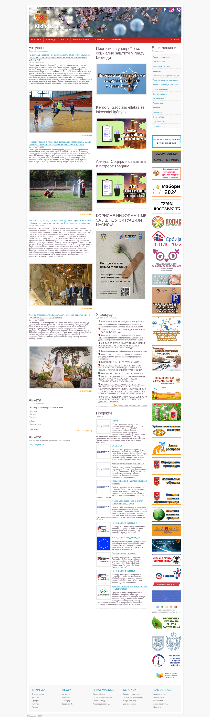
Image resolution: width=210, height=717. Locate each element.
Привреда (36, 701)
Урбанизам (157, 112)
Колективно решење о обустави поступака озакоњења (124, 351)
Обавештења (158, 117)
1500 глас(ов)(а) (84, 431)
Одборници (158, 701)
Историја (35, 697)
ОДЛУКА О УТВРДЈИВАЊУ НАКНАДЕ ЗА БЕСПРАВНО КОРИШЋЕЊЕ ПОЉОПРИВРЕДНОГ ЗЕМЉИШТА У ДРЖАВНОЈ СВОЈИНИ (122, 399)
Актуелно (66, 694)
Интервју (66, 697)
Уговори (156, 108)
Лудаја (34, 411)
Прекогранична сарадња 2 (124, 553)
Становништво (38, 694)
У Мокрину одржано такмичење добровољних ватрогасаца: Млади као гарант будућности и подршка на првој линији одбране (60, 143)
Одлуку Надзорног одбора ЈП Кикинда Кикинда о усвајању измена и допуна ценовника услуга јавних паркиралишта (120, 356)
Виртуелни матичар (161, 57)
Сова (33, 414)
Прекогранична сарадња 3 (124, 523)
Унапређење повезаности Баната (128, 463)
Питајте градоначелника (133, 697)
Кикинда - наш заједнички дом (126, 538)
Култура (35, 704)
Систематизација (160, 94)
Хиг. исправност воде (101, 704)
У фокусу (66, 701)
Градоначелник (159, 694)
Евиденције (157, 71)
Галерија (35, 707)
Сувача (34, 418)
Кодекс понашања (160, 89)
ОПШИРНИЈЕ (86, 136)
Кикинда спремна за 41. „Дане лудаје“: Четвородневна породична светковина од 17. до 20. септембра (59, 316)
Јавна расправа (129, 704)
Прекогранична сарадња (123, 571)
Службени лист (159, 121)
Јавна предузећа (160, 704)
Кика (33, 421)
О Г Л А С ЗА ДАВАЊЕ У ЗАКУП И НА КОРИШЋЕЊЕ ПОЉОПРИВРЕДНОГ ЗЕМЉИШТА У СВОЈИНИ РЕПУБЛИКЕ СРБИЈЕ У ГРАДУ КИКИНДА (121, 345)
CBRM (115, 420)
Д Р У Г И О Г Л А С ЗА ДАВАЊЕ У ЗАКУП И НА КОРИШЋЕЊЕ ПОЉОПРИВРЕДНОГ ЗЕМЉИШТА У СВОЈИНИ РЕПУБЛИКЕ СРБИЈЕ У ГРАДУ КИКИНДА (120, 367)
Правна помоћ (159, 103)
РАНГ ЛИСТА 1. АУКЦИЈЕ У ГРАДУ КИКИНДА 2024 (122, 373)
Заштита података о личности (165, 80)
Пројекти (157, 707)
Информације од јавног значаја (166, 75)
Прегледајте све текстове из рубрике (130, 405)
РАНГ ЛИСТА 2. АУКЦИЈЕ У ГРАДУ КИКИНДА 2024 (122, 362)
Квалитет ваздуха (100, 701)
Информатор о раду (161, 66)
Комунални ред (129, 701)
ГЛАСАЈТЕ (33, 430)
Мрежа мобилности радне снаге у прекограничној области (127, 502)
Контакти (156, 126)
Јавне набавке (159, 62)
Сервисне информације (102, 697)
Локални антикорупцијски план (165, 85)
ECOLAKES (117, 446)
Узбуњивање (158, 98)
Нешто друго (36, 424)
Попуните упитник (36, 445)
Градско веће (67, 704)
